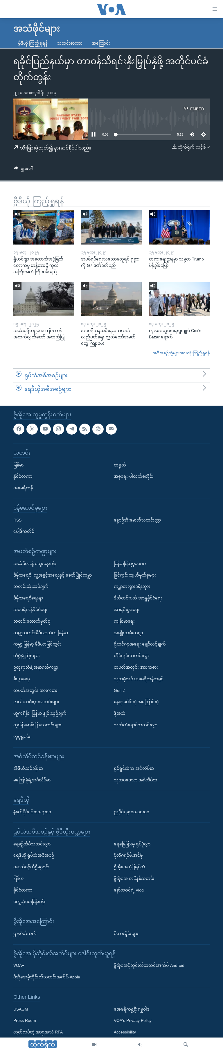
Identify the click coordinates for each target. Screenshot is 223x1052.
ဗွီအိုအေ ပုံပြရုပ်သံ (129, 867)
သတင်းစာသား (69, 43)
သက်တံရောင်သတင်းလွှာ (135, 725)
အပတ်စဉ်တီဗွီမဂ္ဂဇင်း (31, 867)
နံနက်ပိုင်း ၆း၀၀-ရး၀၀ (32, 811)
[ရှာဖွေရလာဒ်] (186, 1045)
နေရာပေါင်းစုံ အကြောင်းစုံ (136, 701)
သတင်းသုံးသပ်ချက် (30, 586)
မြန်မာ (18, 465)
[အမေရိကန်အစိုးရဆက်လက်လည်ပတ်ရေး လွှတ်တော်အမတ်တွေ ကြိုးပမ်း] (111, 299)
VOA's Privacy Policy (133, 1020)
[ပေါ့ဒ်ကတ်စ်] (97, 429)
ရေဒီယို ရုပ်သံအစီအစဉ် (33, 855)
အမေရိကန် (23, 488)
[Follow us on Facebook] (18, 429)
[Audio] (140, 1045)
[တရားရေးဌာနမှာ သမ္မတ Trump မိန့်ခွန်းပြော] (179, 227)
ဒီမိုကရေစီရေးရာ (28, 598)
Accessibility (125, 1032)
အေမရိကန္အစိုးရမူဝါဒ (132, 1009)
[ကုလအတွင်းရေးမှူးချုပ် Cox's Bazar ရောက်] (179, 299)
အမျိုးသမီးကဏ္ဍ (128, 632)
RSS (17, 520)
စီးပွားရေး (21, 679)
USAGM (20, 1009)
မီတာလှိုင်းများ (126, 933)
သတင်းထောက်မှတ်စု (31, 621)
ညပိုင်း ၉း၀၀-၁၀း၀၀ (131, 811)
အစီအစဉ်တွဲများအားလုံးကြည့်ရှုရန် (181, 353)
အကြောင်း (101, 43)
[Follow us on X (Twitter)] (31, 429)
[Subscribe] (111, 429)
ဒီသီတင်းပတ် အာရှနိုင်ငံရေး (138, 598)
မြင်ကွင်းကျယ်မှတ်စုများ (135, 575)
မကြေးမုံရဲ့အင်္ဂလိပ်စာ (32, 780)
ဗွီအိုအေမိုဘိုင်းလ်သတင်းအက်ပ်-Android (149, 965)
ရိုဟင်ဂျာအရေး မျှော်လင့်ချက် (140, 644)
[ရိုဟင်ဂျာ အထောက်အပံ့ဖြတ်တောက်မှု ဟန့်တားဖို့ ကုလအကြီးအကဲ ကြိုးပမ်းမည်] (43, 227)
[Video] (94, 1045)
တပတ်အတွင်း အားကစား (35, 690)
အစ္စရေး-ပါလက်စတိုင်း (134, 476)
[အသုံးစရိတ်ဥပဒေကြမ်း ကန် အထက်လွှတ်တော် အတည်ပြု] (43, 299)
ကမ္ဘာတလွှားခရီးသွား (132, 586)
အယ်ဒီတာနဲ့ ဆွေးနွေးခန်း (35, 563)
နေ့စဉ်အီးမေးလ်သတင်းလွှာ (137, 520)
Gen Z (119, 690)
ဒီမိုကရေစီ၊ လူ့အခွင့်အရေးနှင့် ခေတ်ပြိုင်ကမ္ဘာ (52, 575)
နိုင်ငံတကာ (22, 476)
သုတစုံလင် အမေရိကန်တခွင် (138, 679)
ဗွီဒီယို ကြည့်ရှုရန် (33, 43)
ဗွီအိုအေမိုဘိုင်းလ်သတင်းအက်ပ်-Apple (46, 977)
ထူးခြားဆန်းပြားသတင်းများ (37, 725)
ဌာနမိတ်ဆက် (25, 933)
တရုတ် (120, 465)
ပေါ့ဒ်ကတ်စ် (23, 531)
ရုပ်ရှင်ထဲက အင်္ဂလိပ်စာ (134, 768)
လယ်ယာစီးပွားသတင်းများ (36, 701)
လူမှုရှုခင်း (21, 736)
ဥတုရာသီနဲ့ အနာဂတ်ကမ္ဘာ (35, 667)
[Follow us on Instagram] (58, 429)
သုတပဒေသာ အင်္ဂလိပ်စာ (135, 780)
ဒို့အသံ (119, 713)
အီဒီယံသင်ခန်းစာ (28, 768)
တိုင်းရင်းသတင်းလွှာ (131, 655)
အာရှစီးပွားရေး (127, 609)
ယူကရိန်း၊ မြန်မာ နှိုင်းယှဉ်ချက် (39, 713)
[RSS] (84, 429)
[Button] (23, 170)
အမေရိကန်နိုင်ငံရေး (30, 609)
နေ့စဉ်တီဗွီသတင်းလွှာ (32, 844)
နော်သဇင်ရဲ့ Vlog (129, 890)
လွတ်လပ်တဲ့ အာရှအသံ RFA (38, 1032)
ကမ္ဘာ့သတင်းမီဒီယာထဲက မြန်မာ (40, 632)
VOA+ (18, 965)
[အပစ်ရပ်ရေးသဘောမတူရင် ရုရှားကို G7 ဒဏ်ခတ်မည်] (111, 227)
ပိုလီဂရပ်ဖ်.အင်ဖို (128, 855)
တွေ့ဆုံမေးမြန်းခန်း (29, 901)
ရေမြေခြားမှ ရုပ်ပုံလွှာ (132, 844)
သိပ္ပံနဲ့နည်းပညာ (26, 655)
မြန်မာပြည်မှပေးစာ (130, 563)
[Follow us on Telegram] (71, 429)
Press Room (24, 1020)
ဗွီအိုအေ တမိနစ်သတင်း (134, 878)
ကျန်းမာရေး (124, 621)
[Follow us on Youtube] (45, 429)
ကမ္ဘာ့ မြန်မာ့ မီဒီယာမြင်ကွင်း (37, 644)
